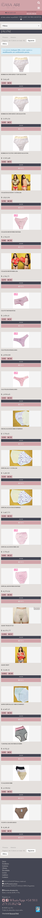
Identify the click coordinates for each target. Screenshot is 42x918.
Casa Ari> (16, 5)
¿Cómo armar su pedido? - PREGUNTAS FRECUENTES (21, 17)
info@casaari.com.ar (10, 883)
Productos (5, 863)
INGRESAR (11, 13)
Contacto (5, 877)
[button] (21, 26)
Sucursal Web (14, 913)
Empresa (5, 866)
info (22, 89)
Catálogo (5, 875)
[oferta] (21, 616)
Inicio (4, 861)
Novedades (6, 870)
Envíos (4, 872)
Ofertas (4, 868)
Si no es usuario (31, 12)
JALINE (21, 86)
